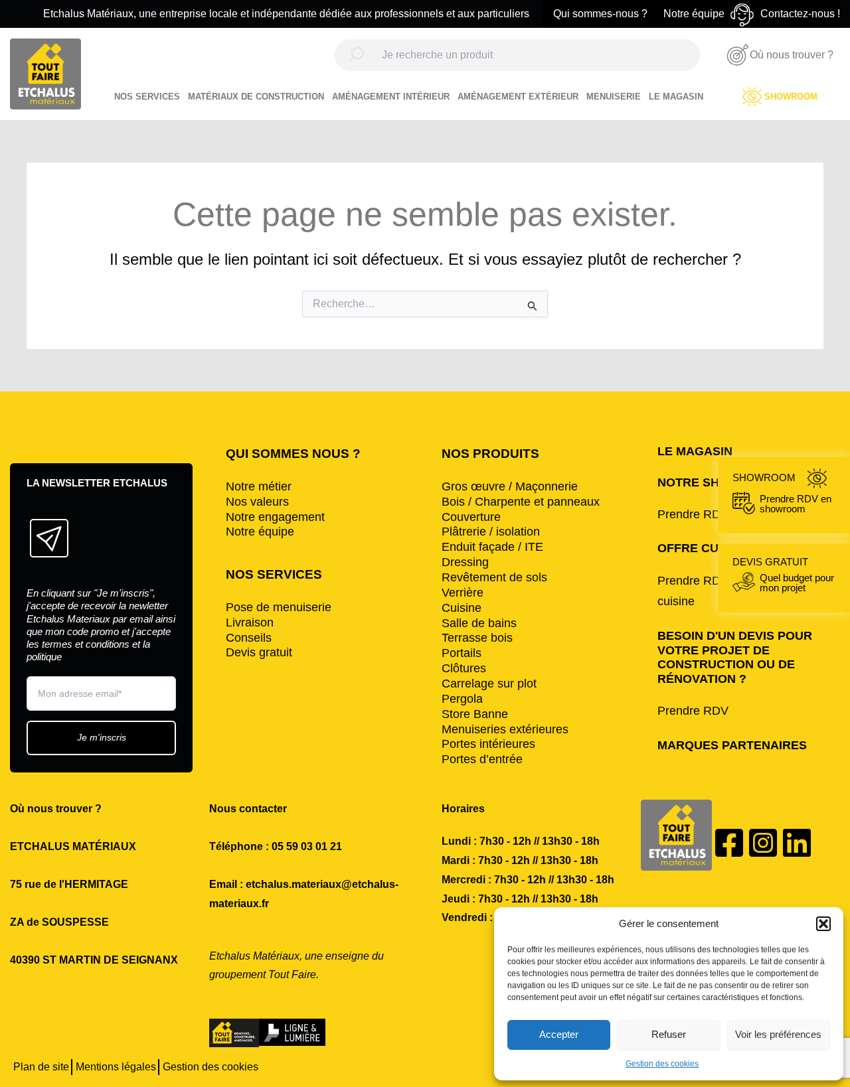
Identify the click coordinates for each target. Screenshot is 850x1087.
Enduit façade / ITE (492, 546)
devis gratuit (783, 574)
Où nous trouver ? (791, 54)
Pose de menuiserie (278, 607)
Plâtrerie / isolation (491, 531)
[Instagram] (763, 843)
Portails (461, 653)
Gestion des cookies (662, 1063)
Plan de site (41, 1066)
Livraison (250, 622)
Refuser (668, 1034)
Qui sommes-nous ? (600, 13)
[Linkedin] (797, 843)
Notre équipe (693, 13)
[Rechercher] (356, 54)
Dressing (465, 562)
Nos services (147, 97)
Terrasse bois (477, 637)
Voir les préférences (778, 1034)
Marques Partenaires (732, 745)
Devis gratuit (259, 652)
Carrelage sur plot (489, 683)
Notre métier (259, 486)
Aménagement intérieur (391, 97)
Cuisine (461, 608)
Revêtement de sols (494, 577)
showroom (781, 493)
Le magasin (676, 97)
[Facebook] (729, 843)
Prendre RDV (692, 710)
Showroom (790, 97)
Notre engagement (275, 517)
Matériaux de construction (256, 97)
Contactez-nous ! (800, 13)
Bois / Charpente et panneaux (521, 501)
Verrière (462, 592)
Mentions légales (116, 1066)
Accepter (558, 1034)
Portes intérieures (488, 744)
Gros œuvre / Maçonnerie (510, 486)
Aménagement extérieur (518, 97)
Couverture (471, 517)
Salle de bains (479, 623)
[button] (823, 923)
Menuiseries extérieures (505, 729)
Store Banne (475, 714)
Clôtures (464, 668)
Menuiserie (613, 97)
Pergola (462, 698)
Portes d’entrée (482, 759)
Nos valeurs (257, 501)
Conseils (249, 637)
